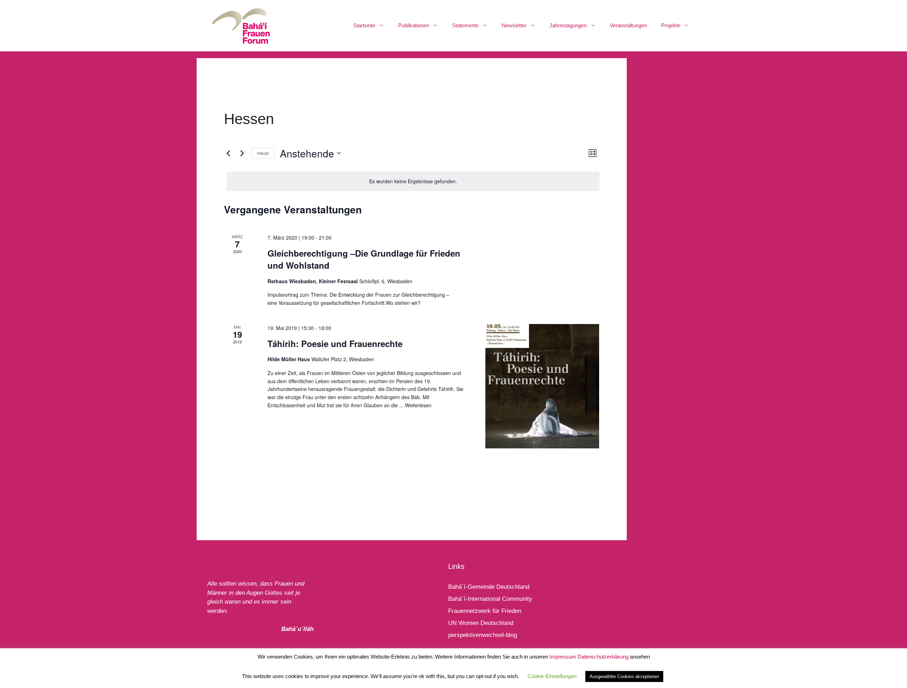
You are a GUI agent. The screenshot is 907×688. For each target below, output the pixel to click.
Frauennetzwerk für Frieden (484, 611)
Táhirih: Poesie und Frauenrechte (334, 343)
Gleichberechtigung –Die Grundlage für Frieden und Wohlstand (363, 259)
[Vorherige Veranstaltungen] (228, 153)
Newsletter (514, 25)
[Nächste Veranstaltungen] (242, 153)
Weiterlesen (418, 405)
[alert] (413, 181)
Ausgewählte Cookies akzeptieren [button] (624, 676)
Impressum (563, 657)
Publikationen (413, 25)
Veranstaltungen (628, 25)
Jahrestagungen (568, 25)
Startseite (364, 25)
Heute (263, 153)
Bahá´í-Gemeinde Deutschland (488, 586)
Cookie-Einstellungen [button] (552, 676)
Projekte (670, 25)
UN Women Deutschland (480, 623)
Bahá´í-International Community (490, 598)
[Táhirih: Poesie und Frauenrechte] (542, 386)
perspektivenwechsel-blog (482, 635)
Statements (465, 25)
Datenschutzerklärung (603, 657)
